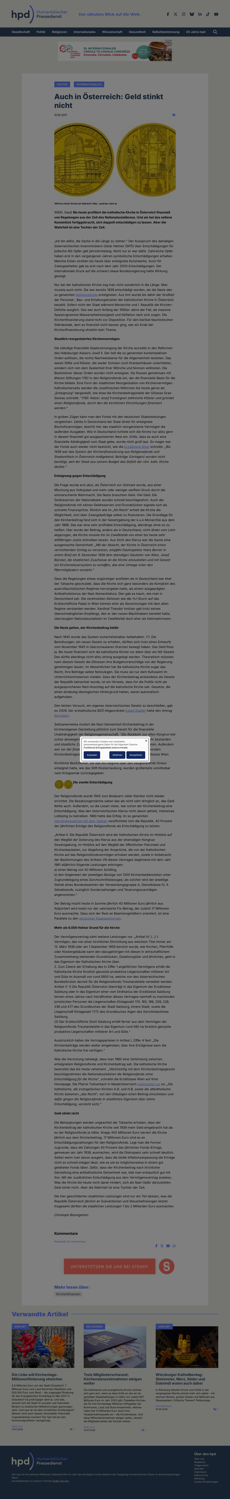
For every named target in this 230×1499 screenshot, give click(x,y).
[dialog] (115, 749)
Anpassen (92, 755)
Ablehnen (117, 755)
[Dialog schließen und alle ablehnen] (146, 740)
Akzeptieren (136, 755)
